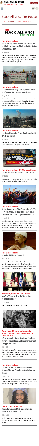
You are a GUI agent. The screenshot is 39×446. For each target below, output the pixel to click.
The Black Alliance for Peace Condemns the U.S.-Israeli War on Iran (19, 134)
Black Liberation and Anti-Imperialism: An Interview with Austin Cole (17, 410)
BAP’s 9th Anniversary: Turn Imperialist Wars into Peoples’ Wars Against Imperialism (18, 91)
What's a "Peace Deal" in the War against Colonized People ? (16, 297)
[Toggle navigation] (2, 8)
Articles (11, 22)
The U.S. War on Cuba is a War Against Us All (18, 172)
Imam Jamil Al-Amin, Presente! (13, 255)
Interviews (27, 22)
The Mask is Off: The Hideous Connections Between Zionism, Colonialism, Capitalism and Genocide (18, 370)
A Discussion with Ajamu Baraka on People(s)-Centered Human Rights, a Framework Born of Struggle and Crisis (19, 341)
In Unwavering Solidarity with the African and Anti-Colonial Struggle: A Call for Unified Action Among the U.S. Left (19, 46)
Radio (19, 22)
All (4, 22)
